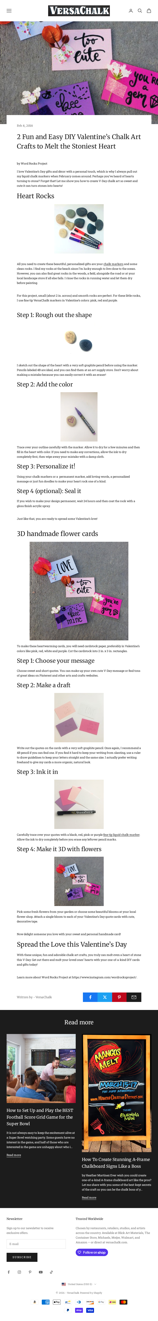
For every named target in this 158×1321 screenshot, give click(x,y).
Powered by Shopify (91, 1292)
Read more (14, 1155)
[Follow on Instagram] (19, 1272)
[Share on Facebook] (90, 997)
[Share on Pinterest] (119, 997)
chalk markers (113, 264)
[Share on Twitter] (105, 997)
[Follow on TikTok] (51, 1272)
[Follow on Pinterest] (30, 1272)
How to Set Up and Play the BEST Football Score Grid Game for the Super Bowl (40, 1117)
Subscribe (22, 1257)
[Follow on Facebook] (9, 1272)
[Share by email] (134, 997)
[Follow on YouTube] (41, 1272)
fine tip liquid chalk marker (121, 835)
